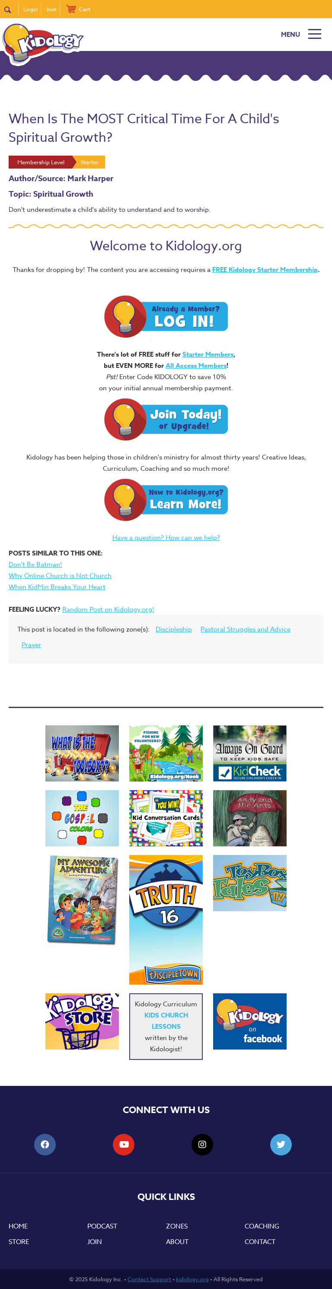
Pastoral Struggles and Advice (245, 629)
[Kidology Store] (82, 1021)
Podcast (102, 1226)
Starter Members (207, 354)
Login (30, 9)
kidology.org (192, 1279)
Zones (177, 1226)
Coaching (262, 1226)
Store (19, 1242)
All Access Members (196, 365)
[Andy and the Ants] (250, 818)
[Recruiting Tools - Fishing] (166, 753)
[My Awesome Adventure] (82, 901)
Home (18, 1226)
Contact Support (149, 1279)
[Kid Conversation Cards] (166, 818)
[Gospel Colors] (82, 818)
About (177, 1242)
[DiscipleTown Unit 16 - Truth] (166, 920)
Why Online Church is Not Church (60, 576)
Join (51, 9)
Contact (260, 1242)
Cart (84, 9)
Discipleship (174, 629)
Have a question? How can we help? (166, 537)
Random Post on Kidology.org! (108, 609)
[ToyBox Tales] (250, 883)
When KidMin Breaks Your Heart (57, 587)
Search (11, 9)
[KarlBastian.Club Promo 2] (82, 753)
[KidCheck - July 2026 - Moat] (250, 753)
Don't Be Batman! (35, 564)
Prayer (31, 645)
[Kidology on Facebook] (250, 1021)
